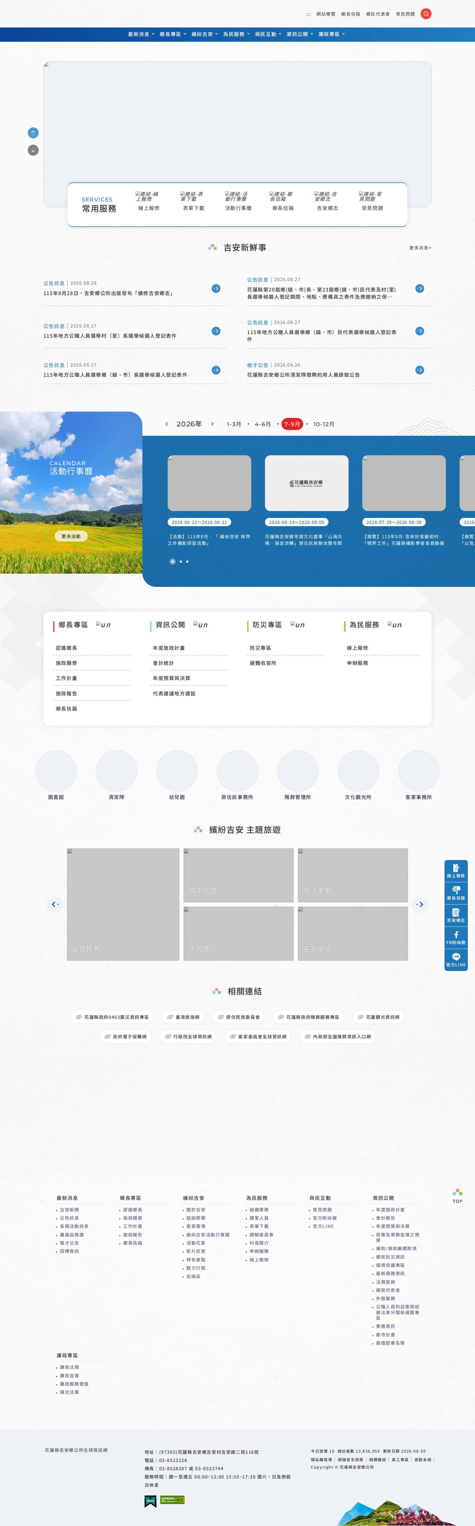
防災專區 (260, 647)
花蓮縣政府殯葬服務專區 (313, 1017)
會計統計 (163, 662)
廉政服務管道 (74, 1383)
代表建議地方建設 (174, 693)
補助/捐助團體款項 (396, 1248)
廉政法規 (69, 1367)
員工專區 (400, 1459)
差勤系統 (423, 1459)
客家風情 (196, 1226)
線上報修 (357, 647)
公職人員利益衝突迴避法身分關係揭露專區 (397, 1312)
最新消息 (139, 33)
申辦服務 (357, 662)
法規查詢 (385, 1281)
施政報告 (66, 693)
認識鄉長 (66, 647)
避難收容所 (263, 662)
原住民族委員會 (243, 1017)
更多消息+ (420, 247)
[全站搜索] (426, 13)
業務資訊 (385, 1326)
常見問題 (405, 13)
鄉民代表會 (378, 13)
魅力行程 (196, 1267)
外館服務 (385, 1298)
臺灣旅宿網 (188, 1017)
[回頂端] (457, 1197)
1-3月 (234, 424)
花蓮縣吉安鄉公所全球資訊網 (74, 14)
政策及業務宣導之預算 (397, 1237)
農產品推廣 (72, 1234)
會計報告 (385, 1217)
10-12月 (324, 424)
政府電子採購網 (130, 1036)
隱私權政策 (321, 1459)
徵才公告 (69, 1242)
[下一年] (211, 424)
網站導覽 (326, 13)
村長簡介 (259, 1242)
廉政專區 (329, 33)
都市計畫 (385, 1334)
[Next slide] (33, 150)
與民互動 (266, 33)
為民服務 (234, 33)
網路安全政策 (351, 1459)
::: (308, 13)
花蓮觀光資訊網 (383, 1017)
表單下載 (259, 1226)
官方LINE (323, 1226)
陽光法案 (69, 1392)
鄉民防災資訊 (390, 1256)
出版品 (193, 1276)
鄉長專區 (170, 33)
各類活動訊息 (74, 1226)
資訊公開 (297, 33)
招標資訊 (69, 1251)
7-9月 (293, 424)
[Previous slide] (33, 132)
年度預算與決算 (171, 677)
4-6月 (263, 424)
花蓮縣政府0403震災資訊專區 (116, 1017)
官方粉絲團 (325, 1217)
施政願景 (66, 662)
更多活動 (71, 536)
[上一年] (167, 424)
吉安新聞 (69, 1209)
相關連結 (377, 1459)
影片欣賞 (196, 1251)
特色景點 (196, 1259)
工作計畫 (66, 677)
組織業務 (259, 1209)
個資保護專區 (390, 1265)
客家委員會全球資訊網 (262, 1036)
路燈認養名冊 (390, 1342)
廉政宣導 (69, 1375)
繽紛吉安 (202, 33)
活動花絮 (196, 1242)
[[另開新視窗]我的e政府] (150, 1502)
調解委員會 (262, 1234)
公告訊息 (69, 1217)
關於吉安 (196, 1209)
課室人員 (259, 1217)
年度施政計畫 (169, 647)
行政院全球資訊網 (192, 1036)
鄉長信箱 (350, 13)
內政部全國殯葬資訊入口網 (342, 1036)
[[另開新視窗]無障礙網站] (172, 1500)
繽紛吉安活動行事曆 (208, 1234)
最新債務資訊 (390, 1273)
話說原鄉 (196, 1217)
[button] (173, 562)
